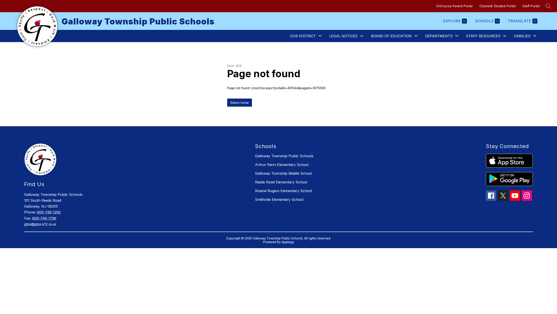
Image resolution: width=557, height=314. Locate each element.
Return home (239, 102)
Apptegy (288, 242)
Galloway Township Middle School (283, 173)
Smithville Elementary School (279, 199)
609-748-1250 (49, 212)
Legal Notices (343, 36)
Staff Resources (483, 36)
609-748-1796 (44, 218)
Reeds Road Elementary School (281, 182)
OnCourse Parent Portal (454, 6)
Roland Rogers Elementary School (283, 191)
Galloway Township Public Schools (284, 156)
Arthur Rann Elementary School (282, 164)
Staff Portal (531, 6)
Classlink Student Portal (498, 6)
